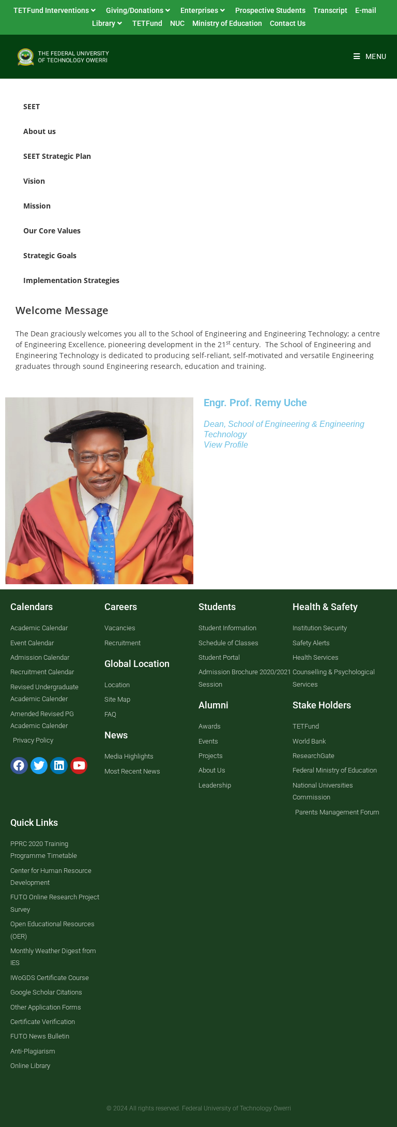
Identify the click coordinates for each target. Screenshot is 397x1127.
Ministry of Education (227, 23)
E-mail (365, 10)
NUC (177, 23)
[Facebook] (19, 766)
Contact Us (288, 23)
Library (103, 23)
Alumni (213, 705)
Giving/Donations (134, 10)
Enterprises (199, 10)
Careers (120, 606)
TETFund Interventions (51, 10)
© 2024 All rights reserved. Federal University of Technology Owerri (198, 1108)
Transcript (330, 10)
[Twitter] (39, 766)
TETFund (147, 23)
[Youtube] (79, 766)
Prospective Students (270, 10)
